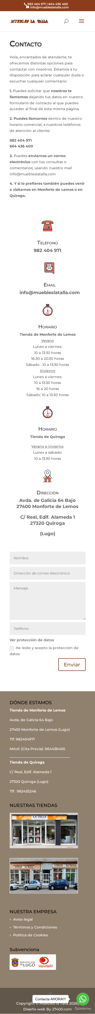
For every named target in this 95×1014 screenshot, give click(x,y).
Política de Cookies (30, 935)
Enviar (72, 665)
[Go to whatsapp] (83, 999)
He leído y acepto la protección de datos (44, 651)
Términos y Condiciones (35, 927)
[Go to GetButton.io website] (83, 1008)
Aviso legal (23, 919)
